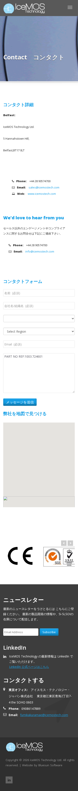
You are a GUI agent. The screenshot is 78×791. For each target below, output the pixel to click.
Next (70, 543)
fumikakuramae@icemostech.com (44, 715)
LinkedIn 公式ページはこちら (29, 667)
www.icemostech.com (42, 194)
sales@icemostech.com (44, 187)
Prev (64, 543)
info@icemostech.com (39, 251)
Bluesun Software (50, 765)
